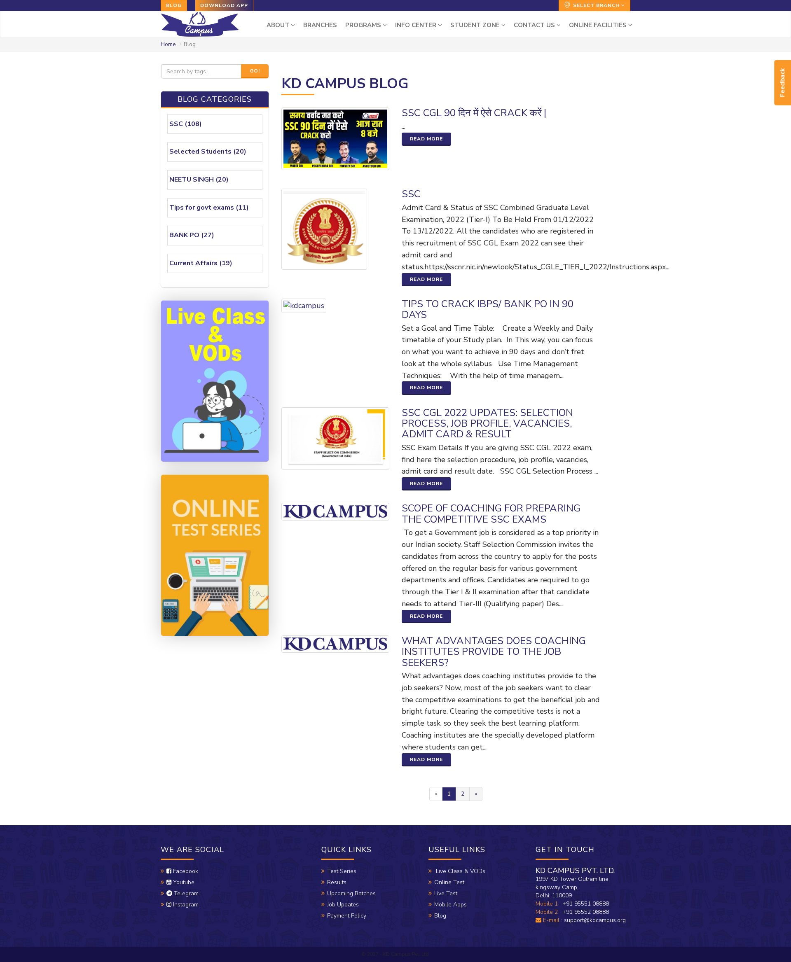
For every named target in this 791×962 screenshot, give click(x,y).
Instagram (185, 904)
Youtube (182, 882)
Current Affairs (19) (200, 263)
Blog (174, 5)
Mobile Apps (450, 904)
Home (168, 44)
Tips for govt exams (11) (209, 207)
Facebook (184, 871)
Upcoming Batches (351, 893)
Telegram (185, 893)
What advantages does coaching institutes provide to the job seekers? (494, 651)
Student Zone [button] (475, 25)
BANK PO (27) (191, 235)
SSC (411, 194)
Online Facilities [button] (598, 25)
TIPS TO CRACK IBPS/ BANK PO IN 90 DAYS (487, 309)
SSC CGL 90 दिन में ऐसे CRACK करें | (474, 112)
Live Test (445, 893)
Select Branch (596, 5)
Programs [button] (364, 25)
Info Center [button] (416, 25)
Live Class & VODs (459, 871)
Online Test (449, 882)
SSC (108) (185, 123)
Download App (224, 5)
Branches (320, 25)
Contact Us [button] (535, 25)
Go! (255, 71)
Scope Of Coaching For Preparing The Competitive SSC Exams (491, 513)
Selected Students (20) (207, 151)
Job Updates (343, 904)
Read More (426, 138)
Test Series (341, 871)
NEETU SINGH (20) (199, 179)
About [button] (279, 25)
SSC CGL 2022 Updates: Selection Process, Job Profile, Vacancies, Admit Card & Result (487, 423)
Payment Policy (346, 916)
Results (336, 882)
